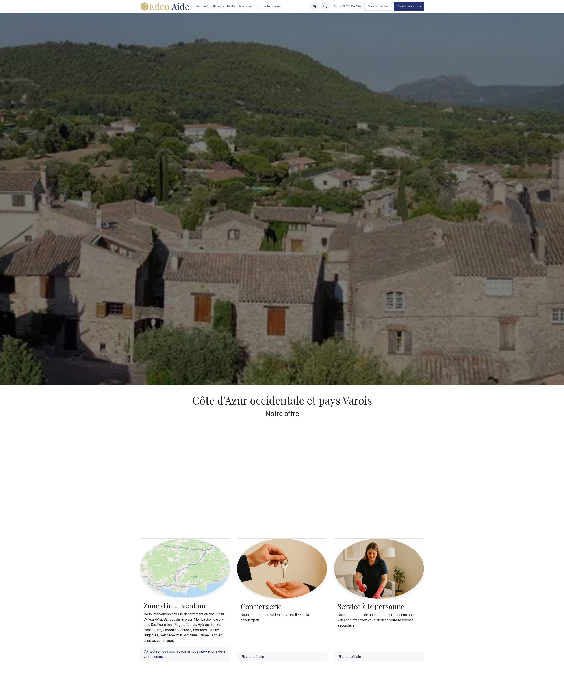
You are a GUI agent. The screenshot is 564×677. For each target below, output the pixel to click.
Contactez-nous (409, 6)
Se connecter (378, 6)
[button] (325, 6)
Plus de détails (252, 657)
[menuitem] (202, 6)
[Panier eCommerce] (314, 6)
